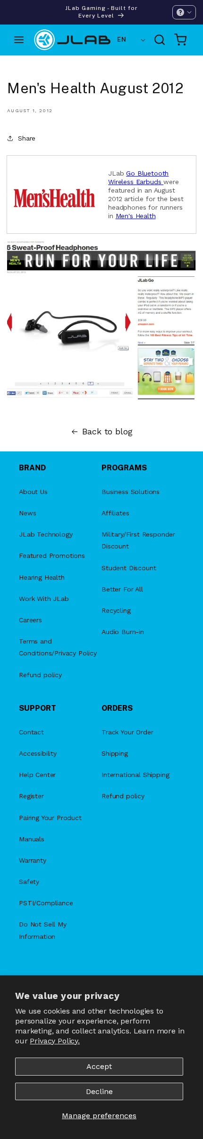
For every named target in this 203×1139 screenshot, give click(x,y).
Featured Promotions (52, 555)
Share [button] (26, 138)
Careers (30, 620)
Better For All (122, 589)
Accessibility (38, 753)
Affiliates (115, 513)
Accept (99, 1066)
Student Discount (129, 568)
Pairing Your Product (50, 817)
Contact (31, 732)
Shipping (115, 753)
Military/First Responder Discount (138, 540)
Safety (29, 881)
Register (31, 796)
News (27, 513)
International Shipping (135, 774)
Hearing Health (42, 577)
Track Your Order (127, 732)
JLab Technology (46, 534)
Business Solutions (131, 491)
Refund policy (40, 675)
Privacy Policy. (55, 1040)
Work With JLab (44, 598)
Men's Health (136, 216)
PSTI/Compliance (46, 903)
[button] (184, 12)
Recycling (116, 610)
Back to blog (107, 431)
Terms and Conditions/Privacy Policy (58, 647)
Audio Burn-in (123, 632)
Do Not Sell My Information (43, 930)
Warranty (32, 860)
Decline (99, 1091)
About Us (33, 491)
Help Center (37, 774)
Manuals (31, 839)
